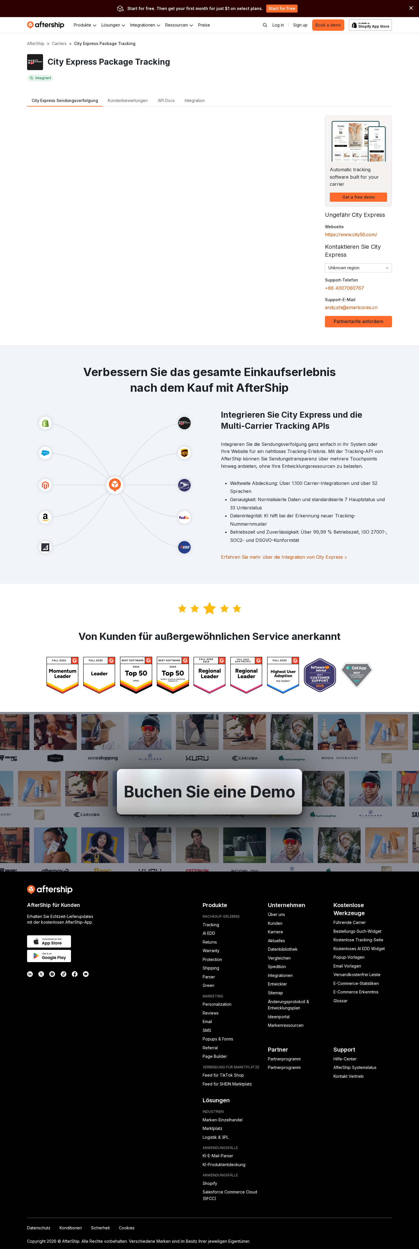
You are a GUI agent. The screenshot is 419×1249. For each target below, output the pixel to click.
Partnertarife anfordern (358, 321)
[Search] (265, 25)
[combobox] (358, 267)
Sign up (300, 25)
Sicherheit (100, 1227)
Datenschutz (38, 1227)
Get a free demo (358, 197)
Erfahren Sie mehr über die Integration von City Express (284, 557)
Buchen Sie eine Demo (209, 791)
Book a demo (328, 25)
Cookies (127, 1227)
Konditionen (71, 1227)
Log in (278, 25)
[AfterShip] (47, 25)
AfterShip (35, 43)
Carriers (59, 43)
